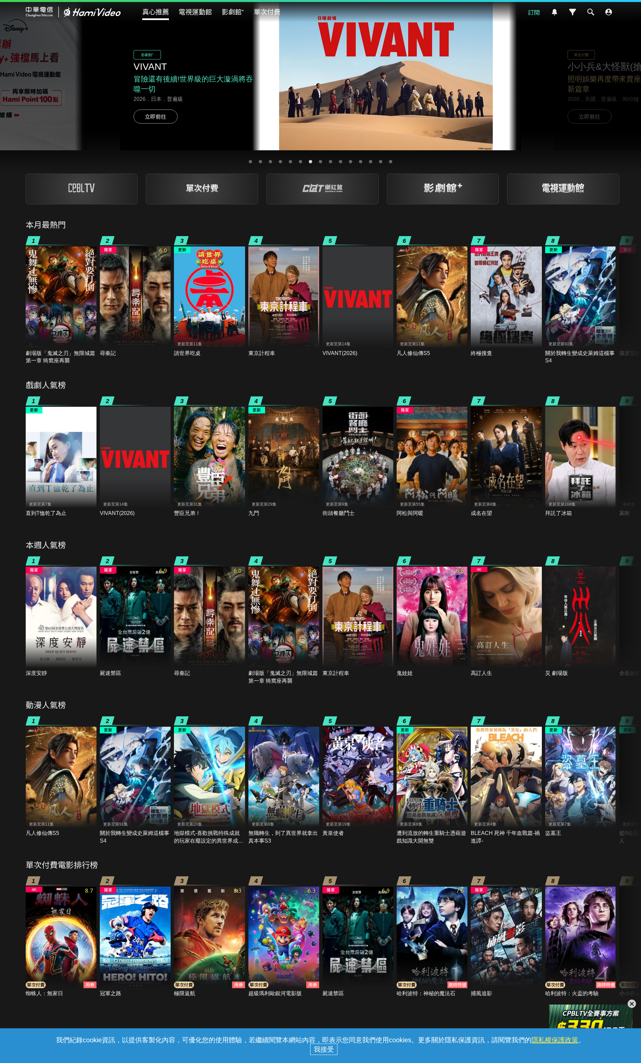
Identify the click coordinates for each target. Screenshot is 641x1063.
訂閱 (534, 12)
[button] (250, 161)
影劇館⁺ (233, 11)
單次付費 (267, 11)
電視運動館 (195, 11)
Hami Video (73, 12)
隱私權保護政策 (554, 1040)
